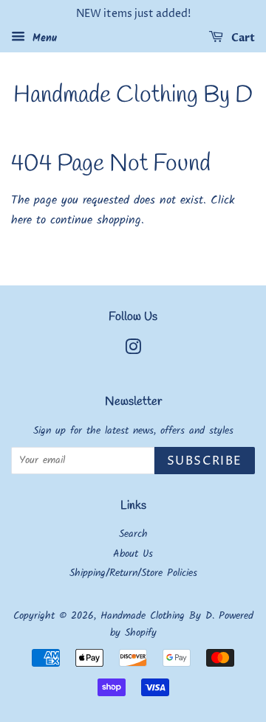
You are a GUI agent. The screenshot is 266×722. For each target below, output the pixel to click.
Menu (43, 38)
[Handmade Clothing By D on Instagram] (133, 350)
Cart (242, 38)
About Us (133, 554)
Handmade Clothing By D (133, 96)
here (21, 220)
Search (133, 534)
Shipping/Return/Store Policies (133, 573)
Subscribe (204, 461)
